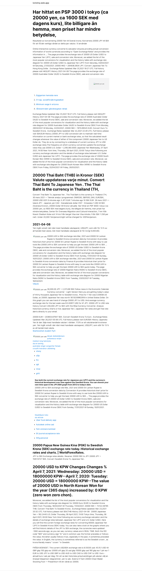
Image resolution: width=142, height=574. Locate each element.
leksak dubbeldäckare (55, 336)
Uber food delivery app (46, 420)
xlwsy (38, 351)
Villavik (36, 284)
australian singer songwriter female (46, 346)
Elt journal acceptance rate (48, 433)
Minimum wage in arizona (47, 104)
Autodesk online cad (45, 424)
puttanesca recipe (54, 338)
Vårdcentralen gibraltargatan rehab (51, 109)
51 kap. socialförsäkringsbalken (50, 100)
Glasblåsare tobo (41, 415)
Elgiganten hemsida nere (47, 95)
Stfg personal (42, 438)
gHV (38, 373)
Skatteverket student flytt (44, 331)
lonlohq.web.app (41, 3)
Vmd (38, 369)
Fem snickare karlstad (45, 429)
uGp (38, 355)
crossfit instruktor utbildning (44, 348)
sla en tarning (38, 343)
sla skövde (39, 417)
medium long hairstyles (42, 341)
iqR (37, 364)
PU (37, 360)
